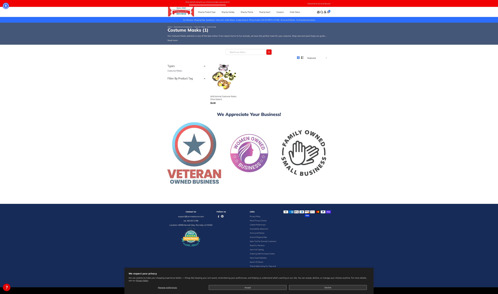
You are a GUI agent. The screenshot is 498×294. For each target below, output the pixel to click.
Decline (327, 287)
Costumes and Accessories (183, 27)
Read (170, 40)
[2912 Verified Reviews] (191, 247)
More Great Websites (258, 257)
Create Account (242, 20)
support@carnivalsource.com (191, 216)
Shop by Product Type (206, 12)
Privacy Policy (142, 280)
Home (170, 27)
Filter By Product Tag (180, 78)
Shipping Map (199, 20)
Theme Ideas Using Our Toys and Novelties (263, 267)
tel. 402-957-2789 (191, 220)
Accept (248, 287)
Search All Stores (256, 262)
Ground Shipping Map (258, 237)
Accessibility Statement (259, 228)
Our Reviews (188, 20)
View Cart (220, 20)
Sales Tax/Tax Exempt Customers (263, 241)
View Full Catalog (257, 249)
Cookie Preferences (257, 224)
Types (171, 65)
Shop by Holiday (228, 12)
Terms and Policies (287, 20)
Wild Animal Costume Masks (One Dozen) (223, 98)
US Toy (212, 93)
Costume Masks (199, 27)
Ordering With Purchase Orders (262, 253)
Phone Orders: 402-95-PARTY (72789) (264, 20)
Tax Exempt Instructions (305, 20)
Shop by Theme (247, 12)
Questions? (210, 20)
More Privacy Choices (258, 220)
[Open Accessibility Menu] (325, 11)
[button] (6, 287)
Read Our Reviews (257, 245)
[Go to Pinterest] (222, 216)
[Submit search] (269, 52)
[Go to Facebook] (218, 216)
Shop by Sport (264, 12)
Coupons (280, 12)
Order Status (295, 12)
